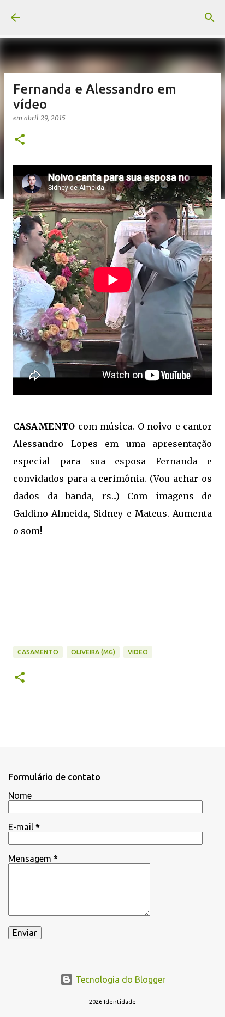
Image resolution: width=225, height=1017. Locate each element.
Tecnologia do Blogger (119, 979)
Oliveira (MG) (93, 651)
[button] (19, 140)
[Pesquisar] (209, 17)
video (138, 651)
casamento (37, 651)
